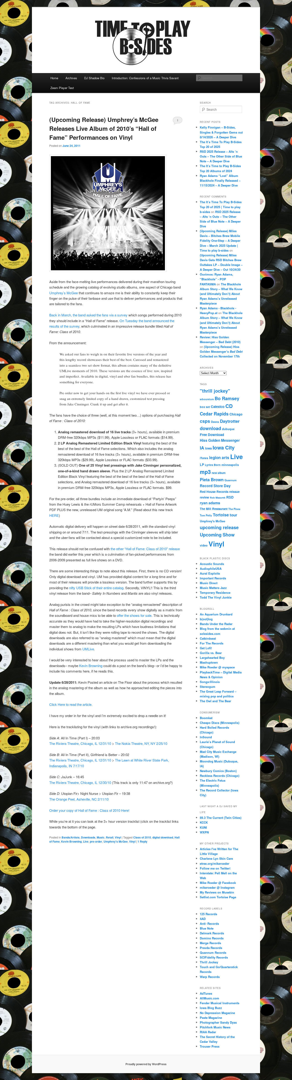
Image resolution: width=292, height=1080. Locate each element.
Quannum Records (213, 952)
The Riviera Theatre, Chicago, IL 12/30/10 (80, 782)
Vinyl (118, 837)
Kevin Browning (90, 665)
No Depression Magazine (217, 1013)
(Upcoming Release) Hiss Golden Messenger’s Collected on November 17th (221, 351)
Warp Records (210, 977)
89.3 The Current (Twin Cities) (220, 817)
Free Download (212, 434)
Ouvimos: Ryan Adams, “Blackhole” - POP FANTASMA (216, 279)
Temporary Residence (215, 592)
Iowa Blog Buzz (211, 1008)
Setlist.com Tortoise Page (218, 897)
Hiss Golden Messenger (220, 440)
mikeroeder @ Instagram (217, 887)
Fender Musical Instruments (219, 1003)
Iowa (208, 448)
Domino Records (212, 938)
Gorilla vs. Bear (211, 653)
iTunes (204, 458)
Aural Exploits (210, 573)
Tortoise (221, 515)
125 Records (208, 914)
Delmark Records (212, 933)
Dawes (215, 421)
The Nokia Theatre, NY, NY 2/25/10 (141, 743)
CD (229, 406)
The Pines (234, 509)
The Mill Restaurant (213, 509)
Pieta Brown (212, 479)
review (204, 497)
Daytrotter (230, 421)
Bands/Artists (71, 837)
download (210, 428)
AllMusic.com (209, 998)
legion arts (219, 457)
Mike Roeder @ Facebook (218, 882)
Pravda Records (211, 948)
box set (205, 407)
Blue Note (207, 928)
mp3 (205, 472)
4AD (203, 919)
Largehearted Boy (212, 657)
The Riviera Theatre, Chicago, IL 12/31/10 (80, 743)
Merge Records (210, 943)
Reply (142, 841)
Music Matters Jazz (213, 588)
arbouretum (207, 399)
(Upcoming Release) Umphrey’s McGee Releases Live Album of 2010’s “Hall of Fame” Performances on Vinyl (103, 128)
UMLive (88, 648)
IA (202, 447)
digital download (162, 837)
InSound (206, 737)
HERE (54, 515)
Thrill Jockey (209, 962)
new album (219, 473)
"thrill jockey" (215, 390)
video (204, 545)
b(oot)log (206, 619)
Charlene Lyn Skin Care (216, 858)
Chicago (235, 414)
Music (100, 837)
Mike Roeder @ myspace (217, 667)
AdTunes (206, 993)
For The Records (211, 643)
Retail (109, 837)
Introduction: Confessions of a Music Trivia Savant (145, 78)
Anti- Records (209, 923)
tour (233, 515)
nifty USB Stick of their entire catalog (95, 587)
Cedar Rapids (214, 413)
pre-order (96, 841)
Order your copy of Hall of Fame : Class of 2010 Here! (89, 810)
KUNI (203, 827)
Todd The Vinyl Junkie (216, 597)
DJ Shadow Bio (94, 78)
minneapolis (230, 465)
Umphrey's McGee (116, 841)
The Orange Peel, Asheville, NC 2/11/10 (79, 799)
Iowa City (224, 447)
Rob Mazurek (217, 497)
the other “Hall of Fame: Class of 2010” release (145, 548)
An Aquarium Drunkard (216, 614)
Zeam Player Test (62, 88)
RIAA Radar (208, 1032)
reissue (234, 491)
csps (205, 421)
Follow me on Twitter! (215, 868)
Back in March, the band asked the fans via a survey (88, 315)
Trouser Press (209, 1046)
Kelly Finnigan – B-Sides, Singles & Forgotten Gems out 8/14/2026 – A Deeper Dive (221, 132)
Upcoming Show (217, 534)
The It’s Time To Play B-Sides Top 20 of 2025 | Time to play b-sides (221, 207)
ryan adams (210, 502)
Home (54, 78)
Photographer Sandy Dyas (218, 1022)
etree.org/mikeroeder (214, 863)
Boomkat (206, 718)
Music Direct (208, 583)
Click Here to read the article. (70, 704)
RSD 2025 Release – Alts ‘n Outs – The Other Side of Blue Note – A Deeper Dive (221, 156)
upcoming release (219, 527)
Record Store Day (215, 485)
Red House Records (214, 491)
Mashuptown (209, 662)
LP (202, 464)
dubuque (228, 429)
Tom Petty (206, 515)
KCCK (204, 822)
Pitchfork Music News (215, 1027)
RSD (230, 497)
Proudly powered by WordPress (146, 1064)
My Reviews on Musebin (217, 892)
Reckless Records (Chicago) (219, 775)
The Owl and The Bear (215, 701)
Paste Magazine (211, 1017)
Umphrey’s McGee (63, 292)
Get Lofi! (206, 648)
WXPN (204, 832)
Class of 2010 (142, 837)
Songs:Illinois (210, 682)
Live (86, 841)
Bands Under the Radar (216, 624)
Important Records (213, 578)
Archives (71, 78)
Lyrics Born (213, 465)
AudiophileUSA (211, 568)
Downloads (88, 837)
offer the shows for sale (134, 615)
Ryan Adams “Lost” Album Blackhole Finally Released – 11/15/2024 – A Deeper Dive (220, 180)
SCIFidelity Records (214, 957)
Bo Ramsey (227, 398)
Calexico (217, 406)
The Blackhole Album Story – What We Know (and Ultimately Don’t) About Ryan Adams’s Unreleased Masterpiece (221, 294)
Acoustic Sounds (212, 564)
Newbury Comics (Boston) (218, 771)
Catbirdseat (208, 638)
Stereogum (207, 686)
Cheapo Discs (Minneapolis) (219, 722)
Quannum (230, 480)
